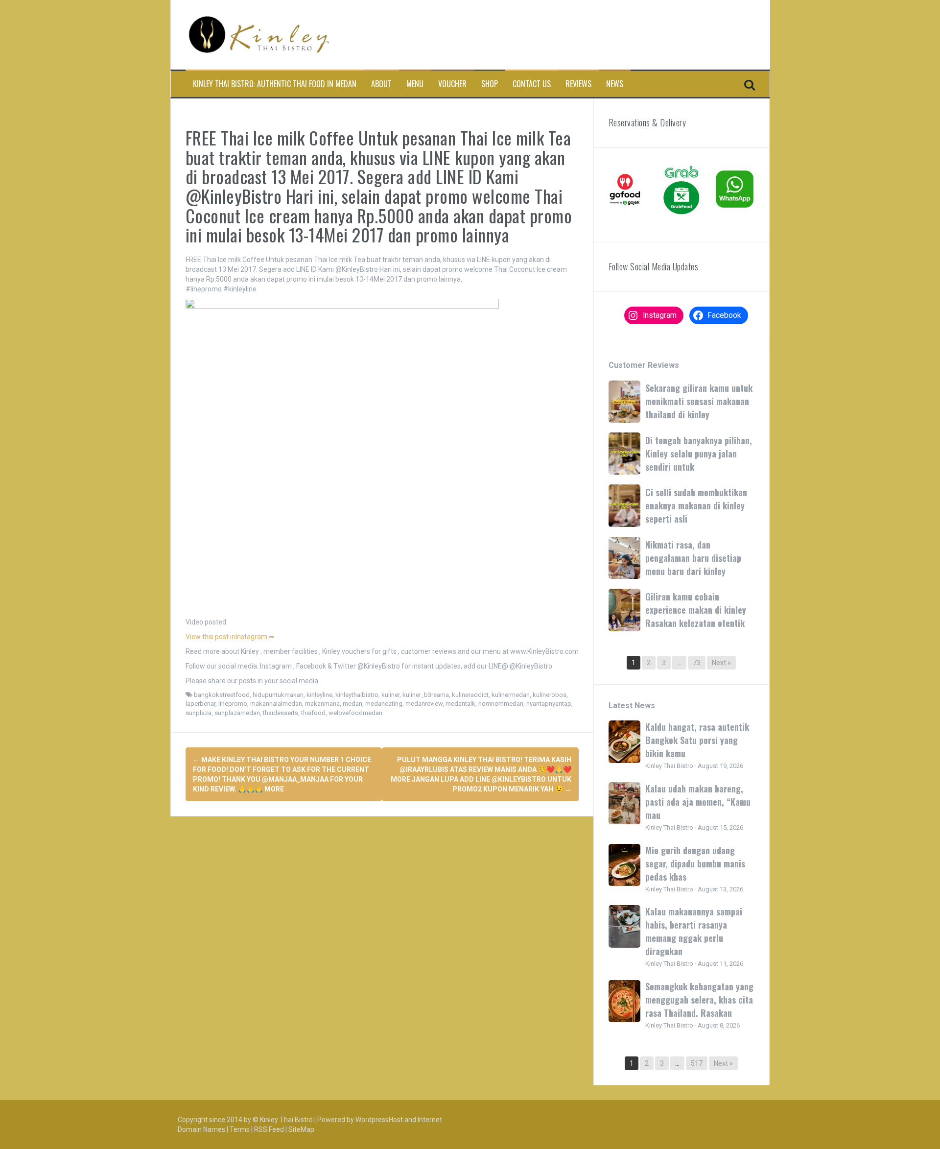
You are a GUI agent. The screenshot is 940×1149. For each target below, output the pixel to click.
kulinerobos (549, 694)
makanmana (322, 703)
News (614, 84)
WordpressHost (379, 1120)
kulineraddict (470, 694)
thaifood (313, 713)
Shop (489, 84)
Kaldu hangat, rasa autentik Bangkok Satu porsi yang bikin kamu (697, 740)
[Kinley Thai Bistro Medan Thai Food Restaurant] (259, 34)
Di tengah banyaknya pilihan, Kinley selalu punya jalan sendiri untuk (698, 453)
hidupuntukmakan (278, 694)
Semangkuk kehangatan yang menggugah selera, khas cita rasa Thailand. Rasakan (699, 999)
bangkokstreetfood (222, 694)
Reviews (578, 84)
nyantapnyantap (548, 703)
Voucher (452, 84)
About (381, 84)
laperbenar (200, 703)
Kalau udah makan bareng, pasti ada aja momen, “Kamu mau (698, 801)
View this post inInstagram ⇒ (230, 637)
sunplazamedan (237, 713)
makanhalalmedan (276, 703)
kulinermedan (511, 694)
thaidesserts (280, 713)
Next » (721, 663)
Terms (240, 1129)
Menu (414, 84)
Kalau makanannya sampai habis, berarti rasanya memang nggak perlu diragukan (693, 931)
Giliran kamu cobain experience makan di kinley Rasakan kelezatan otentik (695, 609)
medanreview (424, 703)
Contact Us (532, 84)
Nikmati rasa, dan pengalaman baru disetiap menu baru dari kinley (693, 557)
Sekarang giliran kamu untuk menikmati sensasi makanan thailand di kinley (698, 401)
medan (352, 703)
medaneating (383, 703)
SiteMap (301, 1129)
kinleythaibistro (356, 694)
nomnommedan (500, 703)
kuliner (390, 694)
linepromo (232, 703)
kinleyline (319, 694)
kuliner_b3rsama (425, 694)
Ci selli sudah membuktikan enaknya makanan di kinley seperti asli (696, 505)
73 (697, 663)
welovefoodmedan (355, 713)
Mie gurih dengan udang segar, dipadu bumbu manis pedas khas (695, 863)
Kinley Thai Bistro (286, 1120)
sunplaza (199, 713)
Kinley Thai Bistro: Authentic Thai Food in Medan (274, 84)
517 (697, 1063)
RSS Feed (269, 1129)
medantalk (460, 703)
